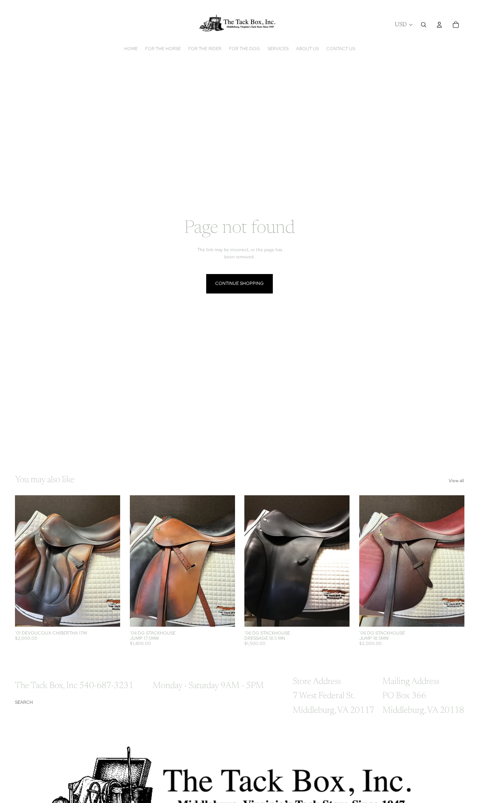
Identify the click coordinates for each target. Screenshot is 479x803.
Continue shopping (239, 283)
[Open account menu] (439, 24)
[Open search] (423, 24)
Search (24, 702)
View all (456, 481)
